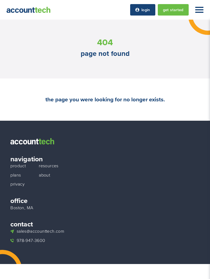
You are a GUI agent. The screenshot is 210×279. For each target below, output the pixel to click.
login (145, 10)
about (44, 175)
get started (173, 10)
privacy (17, 184)
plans (15, 175)
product (18, 166)
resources (49, 166)
